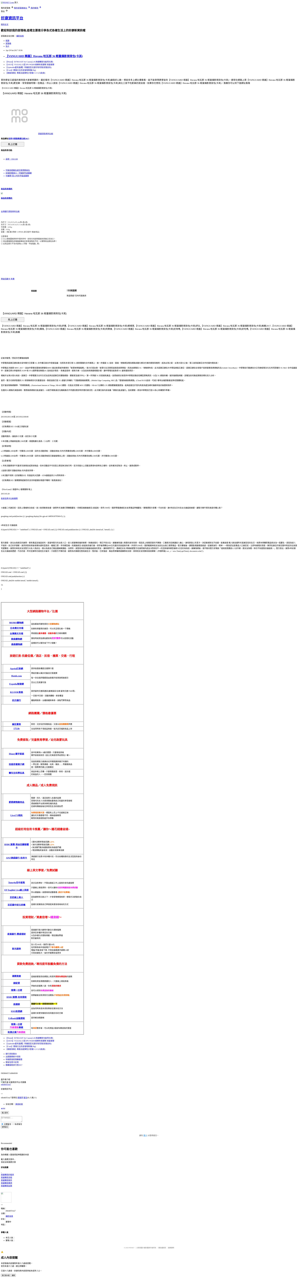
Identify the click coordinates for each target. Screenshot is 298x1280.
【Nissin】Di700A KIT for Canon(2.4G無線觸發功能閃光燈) (29, 62)
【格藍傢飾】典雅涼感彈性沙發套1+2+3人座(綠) (25, 73)
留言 (25, 1098)
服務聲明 (171, 1248)
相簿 (7, 41)
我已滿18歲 (6, 1275)
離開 (13, 1275)
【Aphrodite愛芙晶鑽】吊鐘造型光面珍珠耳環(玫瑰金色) (28, 67)
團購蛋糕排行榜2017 (14, 1065)
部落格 (8, 43)
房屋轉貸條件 (6, 1180)
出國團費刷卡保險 (13, 1057)
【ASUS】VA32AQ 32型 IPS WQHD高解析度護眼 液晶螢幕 (30, 65)
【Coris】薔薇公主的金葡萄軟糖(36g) (21, 70)
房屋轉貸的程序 (7, 1175)
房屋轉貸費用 (6, 1183)
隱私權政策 (162, 1248)
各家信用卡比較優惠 (9, 498)
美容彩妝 (19, 1104)
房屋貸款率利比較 (45, 134)
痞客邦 (20, 1098)
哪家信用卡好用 (12, 1062)
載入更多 (5, 1113)
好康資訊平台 (12, 18)
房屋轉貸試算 (6, 1186)
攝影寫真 (20, 36)
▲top (3, 1108)
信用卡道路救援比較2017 (18, 139)
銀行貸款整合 (11, 1054)
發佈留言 (5, 1127)
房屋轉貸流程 (6, 1177)
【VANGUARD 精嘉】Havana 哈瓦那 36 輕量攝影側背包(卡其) (44, 56)
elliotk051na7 (6, 1084)
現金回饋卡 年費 (7, 279)
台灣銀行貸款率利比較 (10, 211)
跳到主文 (4, 24)
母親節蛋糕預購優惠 (14, 1059)
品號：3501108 (12, 159)
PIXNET (131, 1248)
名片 (7, 46)
